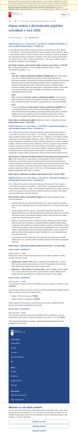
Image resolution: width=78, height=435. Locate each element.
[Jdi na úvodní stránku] (16, 14)
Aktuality (13, 348)
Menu (64, 15)
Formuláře (14, 385)
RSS (12, 361)
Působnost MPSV (16, 380)
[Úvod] (9, 21)
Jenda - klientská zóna (17, 399)
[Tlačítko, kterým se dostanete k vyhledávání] (59, 15)
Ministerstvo (14, 376)
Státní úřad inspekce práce (18, 395)
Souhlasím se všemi (39, 422)
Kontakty (13, 371)
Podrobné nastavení (39, 431)
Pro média (14, 352)
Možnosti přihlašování (17, 357)
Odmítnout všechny (39, 426)
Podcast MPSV (15, 343)
